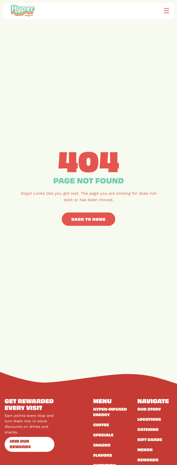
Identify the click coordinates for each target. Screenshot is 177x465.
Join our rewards (20, 444)
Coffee (101, 424)
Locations (149, 419)
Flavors (102, 455)
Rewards (147, 459)
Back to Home (88, 219)
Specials (103, 434)
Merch (145, 449)
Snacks (101, 444)
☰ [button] (166, 10)
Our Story (149, 409)
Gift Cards (149, 439)
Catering (148, 429)
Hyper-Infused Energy (110, 411)
